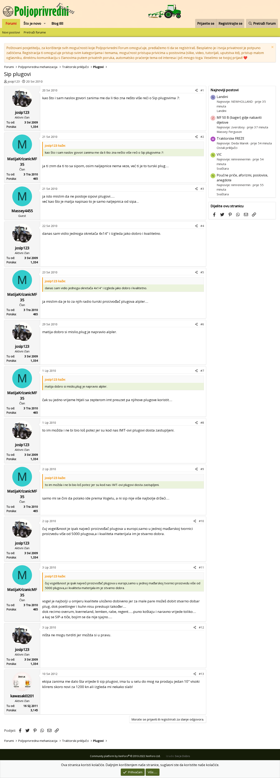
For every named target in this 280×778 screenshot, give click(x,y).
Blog (55, 23)
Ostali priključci (227, 148)
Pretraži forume (35, 32)
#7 (202, 371)
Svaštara (223, 168)
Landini (222, 96)
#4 (202, 226)
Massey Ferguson (229, 132)
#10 (201, 521)
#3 (202, 189)
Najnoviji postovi (225, 89)
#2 (202, 137)
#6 (202, 324)
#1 (202, 90)
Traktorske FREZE (230, 138)
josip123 (14, 81)
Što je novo (32, 23)
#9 (202, 469)
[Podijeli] (196, 90)
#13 (201, 674)
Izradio (178, 756)
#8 (202, 423)
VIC (219, 154)
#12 (201, 627)
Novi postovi (11, 32)
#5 (202, 272)
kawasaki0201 (22, 695)
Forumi (11, 23)
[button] (45, 23)
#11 (201, 567)
